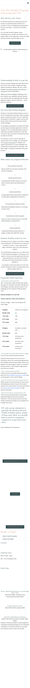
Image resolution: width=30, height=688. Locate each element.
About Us (3, 576)
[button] (15, 281)
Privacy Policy (5, 579)
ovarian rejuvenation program (11, 388)
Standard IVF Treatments (8, 572)
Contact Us (4, 575)
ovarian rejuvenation (10, 142)
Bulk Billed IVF (5, 574)
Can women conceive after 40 (10, 281)
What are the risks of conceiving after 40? (13, 393)
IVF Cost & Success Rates (8, 573)
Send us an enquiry (8, 539)
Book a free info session (10, 536)
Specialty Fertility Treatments (9, 570)
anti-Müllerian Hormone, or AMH (16, 375)
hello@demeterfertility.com (8, 549)
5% (16, 313)
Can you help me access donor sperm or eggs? (15, 353)
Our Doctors (4, 578)
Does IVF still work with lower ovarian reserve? (14, 380)
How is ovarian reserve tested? (10, 371)
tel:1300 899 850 (5, 546)
